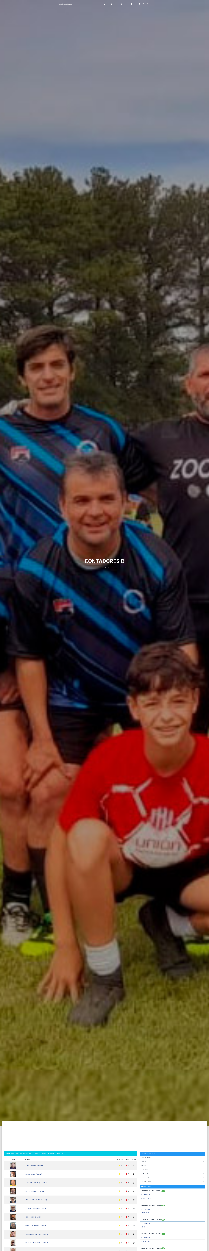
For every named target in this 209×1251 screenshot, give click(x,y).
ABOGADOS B (145, 1212)
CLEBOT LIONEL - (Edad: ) (33, 1217)
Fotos (133, 4)
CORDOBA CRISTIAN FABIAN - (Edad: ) (36, 1234)
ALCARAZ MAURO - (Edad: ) (33, 1174)
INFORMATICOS (145, 1241)
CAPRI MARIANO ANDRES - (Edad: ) (36, 1200)
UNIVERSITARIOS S (146, 1198)
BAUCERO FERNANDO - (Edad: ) (34, 1191)
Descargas (124, 4)
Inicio (105, 4)
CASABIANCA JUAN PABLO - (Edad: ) (36, 1208)
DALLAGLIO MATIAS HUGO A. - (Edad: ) (36, 1243)
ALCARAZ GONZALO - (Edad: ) (34, 1165)
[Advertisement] (104, 1139)
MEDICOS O (144, 1227)
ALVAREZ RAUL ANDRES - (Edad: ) (36, 1183)
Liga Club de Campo (65, 4)
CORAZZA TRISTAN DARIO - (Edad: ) (36, 1225)
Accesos (114, 4)
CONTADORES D (145, 1195)
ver (163, 1191)
